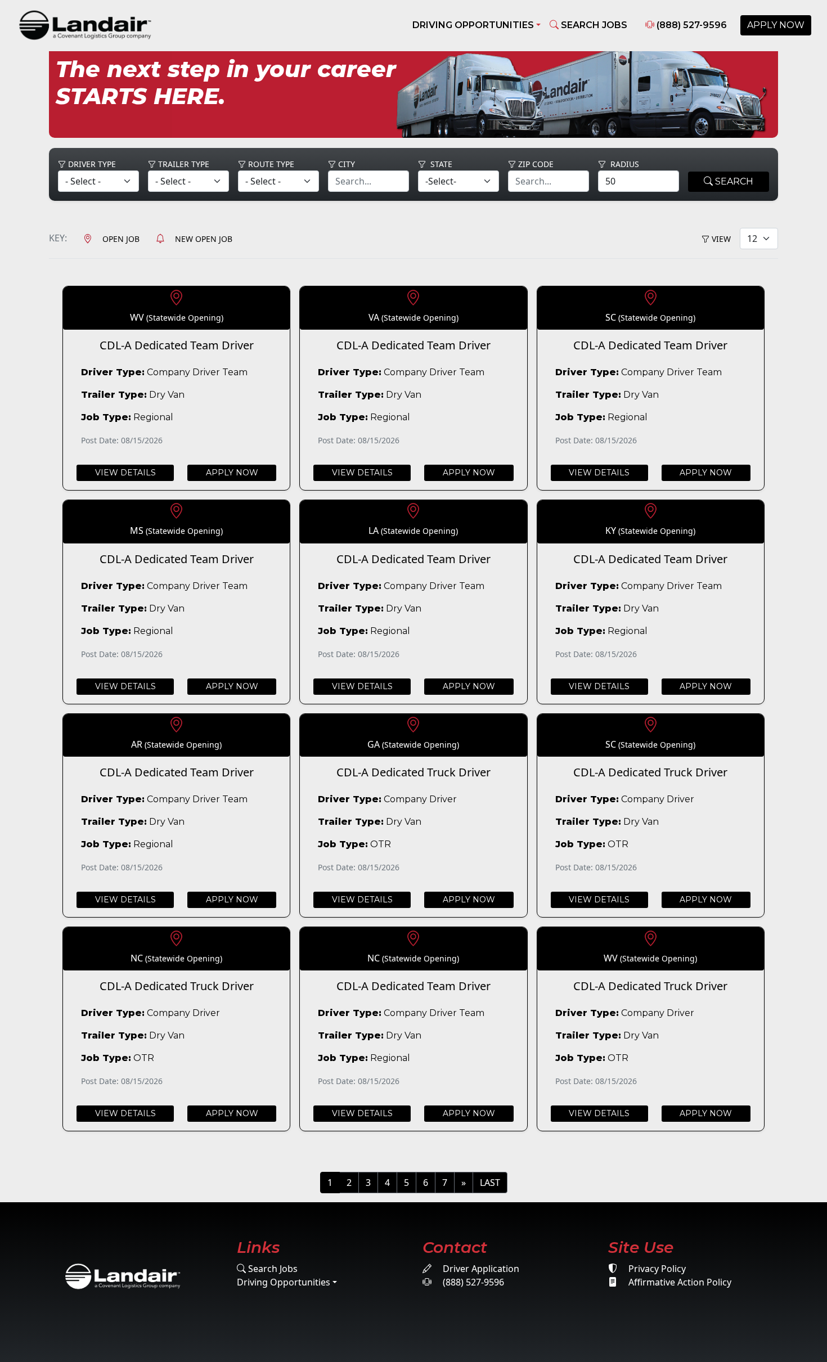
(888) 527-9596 (690, 25)
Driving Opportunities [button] (473, 25)
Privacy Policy (656, 1268)
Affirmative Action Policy (678, 1282)
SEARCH (733, 181)
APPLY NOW (775, 25)
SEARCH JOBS (593, 25)
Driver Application (480, 1268)
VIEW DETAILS (125, 473)
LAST (490, 1182)
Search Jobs (272, 1268)
